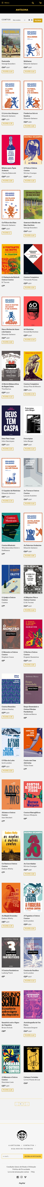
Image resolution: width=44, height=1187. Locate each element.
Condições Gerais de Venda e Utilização (21, 1167)
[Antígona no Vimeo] (25, 1177)
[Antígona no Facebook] (18, 1177)
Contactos (28, 1145)
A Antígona (14, 1145)
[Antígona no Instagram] (21, 1177)
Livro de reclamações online (18, 1172)
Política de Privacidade (21, 1169)
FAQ (33, 1172)
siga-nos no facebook (22, 1149)
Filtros (38, 20)
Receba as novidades (33, 1156)
